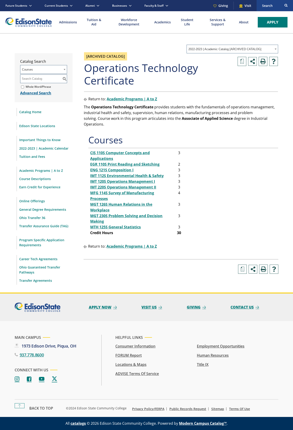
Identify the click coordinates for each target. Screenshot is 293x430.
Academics (162, 22)
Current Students (56, 6)
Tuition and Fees (32, 156)
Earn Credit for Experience (39, 187)
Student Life (187, 22)
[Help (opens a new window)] (273, 61)
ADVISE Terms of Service (137, 373)
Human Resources (213, 355)
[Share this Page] (252, 61)
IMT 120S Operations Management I (122, 181)
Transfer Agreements (35, 280)
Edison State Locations (37, 126)
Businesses (119, 6)
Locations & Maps (130, 364)
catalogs (78, 423)
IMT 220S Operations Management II (123, 187)
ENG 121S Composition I (111, 170)
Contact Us (242, 307)
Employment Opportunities (220, 346)
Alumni (90, 6)
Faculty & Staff (154, 6)
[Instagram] (17, 379)
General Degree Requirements (42, 209)
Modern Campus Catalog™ (203, 423)
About (244, 22)
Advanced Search (35, 93)
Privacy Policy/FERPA (148, 409)
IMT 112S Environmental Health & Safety (127, 175)
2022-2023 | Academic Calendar (43, 148)
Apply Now (100, 307)
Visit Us (149, 307)
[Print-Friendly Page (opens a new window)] (263, 61)
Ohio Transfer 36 (32, 218)
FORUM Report (128, 355)
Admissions (68, 22)
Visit (247, 5)
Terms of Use (239, 409)
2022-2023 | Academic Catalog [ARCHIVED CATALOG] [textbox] (224, 49)
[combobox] (232, 49)
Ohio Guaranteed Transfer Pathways (39, 269)
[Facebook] (29, 379)
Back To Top (41, 408)
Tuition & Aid (94, 22)
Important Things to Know (39, 140)
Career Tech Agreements (38, 259)
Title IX (203, 364)
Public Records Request (187, 409)
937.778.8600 (32, 355)
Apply (272, 22)
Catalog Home (30, 112)
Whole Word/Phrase (38, 87)
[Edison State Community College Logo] (28, 22)
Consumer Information (135, 346)
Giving (223, 5)
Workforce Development (129, 22)
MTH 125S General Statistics (115, 227)
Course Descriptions (35, 179)
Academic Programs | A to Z (41, 170)
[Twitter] (54, 379)
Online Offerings (32, 201)
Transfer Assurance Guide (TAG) (43, 226)
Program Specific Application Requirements (41, 242)
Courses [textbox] (27, 69)
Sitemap (217, 409)
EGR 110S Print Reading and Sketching (125, 164)
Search (267, 5)
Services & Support (217, 22)
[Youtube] (41, 379)
